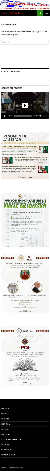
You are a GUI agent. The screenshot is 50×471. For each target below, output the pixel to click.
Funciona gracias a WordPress (12, 468)
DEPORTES (5, 429)
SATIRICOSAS (6, 450)
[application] (25, 105)
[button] (25, 105)
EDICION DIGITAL (8, 455)
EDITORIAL (5, 434)
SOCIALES (5, 419)
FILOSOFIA (5, 444)
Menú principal (46, 13)
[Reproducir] (5, 116)
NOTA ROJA (5, 424)
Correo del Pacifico (11, 12)
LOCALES (4, 414)
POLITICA (5, 409)
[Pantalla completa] (45, 116)
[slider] (23, 116)
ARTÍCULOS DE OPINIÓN (11, 439)
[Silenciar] (40, 116)
